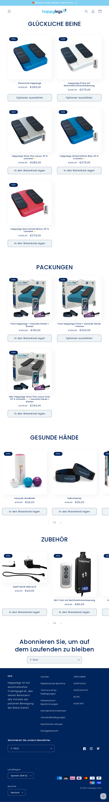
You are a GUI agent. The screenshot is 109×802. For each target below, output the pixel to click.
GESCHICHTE (81, 690)
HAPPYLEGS (80, 683)
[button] (9, 11)
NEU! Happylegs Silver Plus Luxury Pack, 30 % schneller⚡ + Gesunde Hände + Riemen (29, 399)
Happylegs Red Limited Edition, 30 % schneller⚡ (30, 230)
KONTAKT (79, 703)
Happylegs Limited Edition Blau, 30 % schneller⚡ (79, 157)
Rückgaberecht (49, 730)
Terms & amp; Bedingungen (49, 692)
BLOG (77, 696)
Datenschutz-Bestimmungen (49, 702)
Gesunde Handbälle (24, 498)
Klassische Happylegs (29, 83)
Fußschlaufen (74, 498)
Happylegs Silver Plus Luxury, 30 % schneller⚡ (30, 157)
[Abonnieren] (78, 659)
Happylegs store (94, 788)
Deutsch (15, 792)
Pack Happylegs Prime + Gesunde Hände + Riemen (79, 325)
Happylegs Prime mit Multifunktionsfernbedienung (79, 84)
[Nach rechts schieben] (61, 523)
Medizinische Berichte (53, 683)
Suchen (45, 676)
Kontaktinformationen (53, 710)
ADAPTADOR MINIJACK (24, 587)
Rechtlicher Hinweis (52, 724)
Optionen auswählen (29, 97)
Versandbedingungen (53, 717)
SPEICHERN (79, 676)
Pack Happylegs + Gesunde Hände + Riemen (30, 325)
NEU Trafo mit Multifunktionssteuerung (74, 600)
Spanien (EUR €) (19, 775)
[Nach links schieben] (48, 523)
